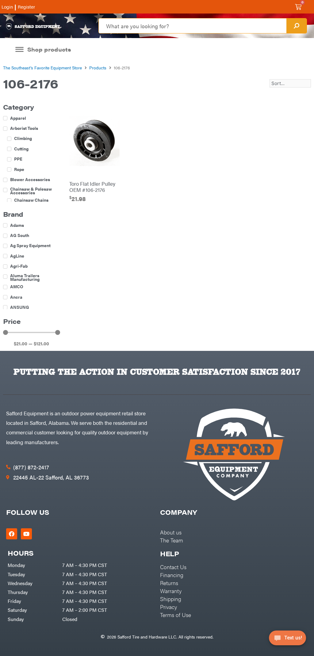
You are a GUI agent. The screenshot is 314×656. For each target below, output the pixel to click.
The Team (171, 540)
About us (171, 532)
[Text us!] (287, 640)
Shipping (170, 599)
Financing (171, 575)
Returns (169, 583)
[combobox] (192, 25)
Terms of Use (175, 615)
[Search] (296, 25)
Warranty (171, 591)
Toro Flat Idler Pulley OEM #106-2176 (92, 186)
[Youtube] (26, 533)
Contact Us (173, 567)
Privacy (168, 607)
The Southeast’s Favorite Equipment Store (42, 67)
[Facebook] (11, 533)
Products (97, 67)
